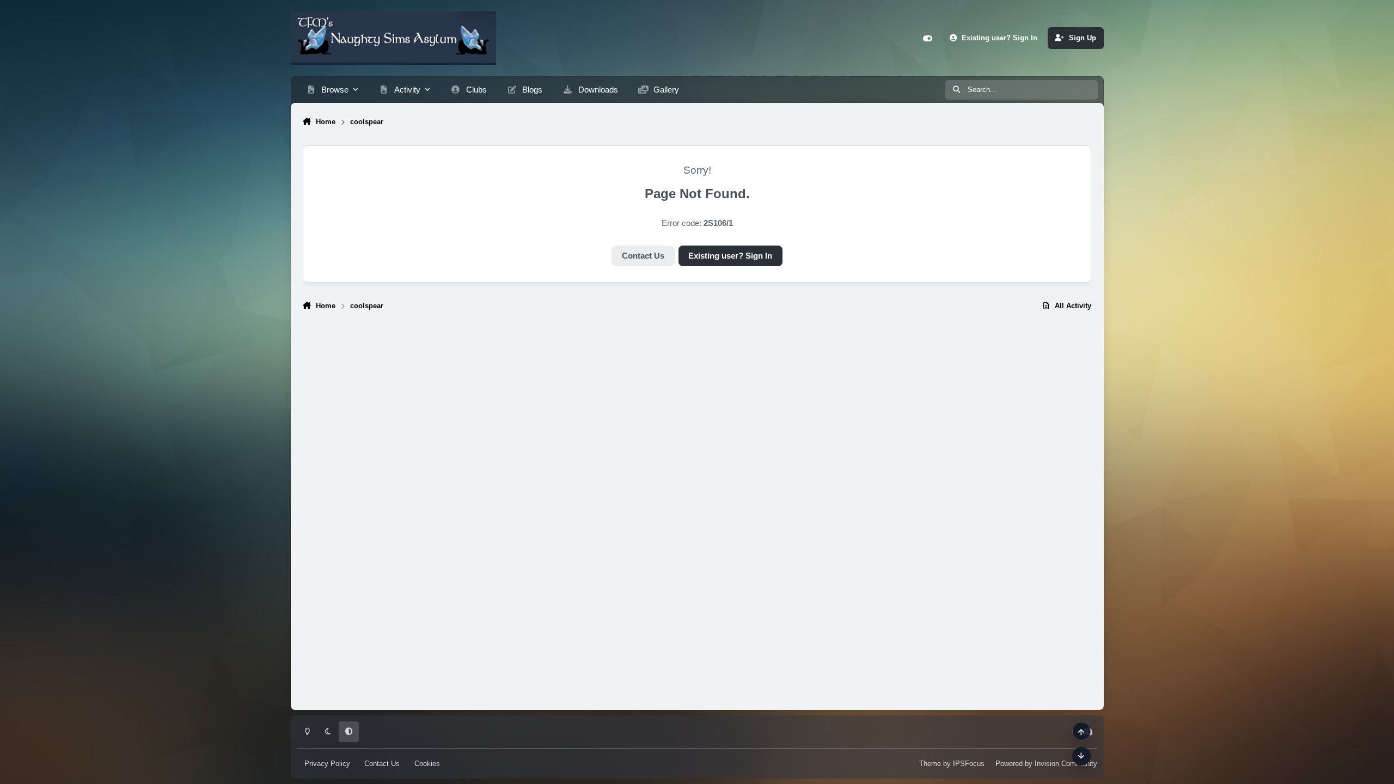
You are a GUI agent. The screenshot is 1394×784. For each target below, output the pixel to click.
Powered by (1046, 763)
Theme (930, 763)
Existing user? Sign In (730, 256)
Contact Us (643, 256)
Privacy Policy (327, 763)
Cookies (427, 763)
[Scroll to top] (1081, 731)
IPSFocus (969, 763)
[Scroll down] (1081, 756)
